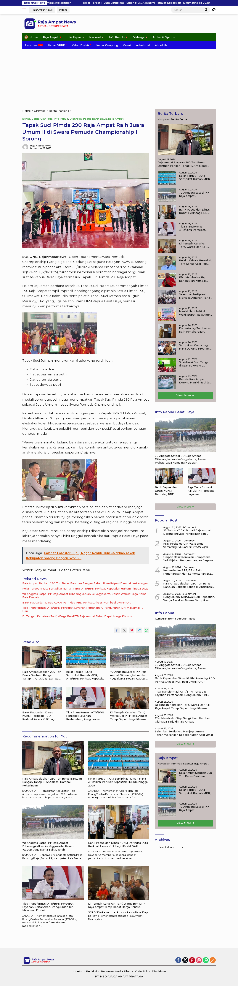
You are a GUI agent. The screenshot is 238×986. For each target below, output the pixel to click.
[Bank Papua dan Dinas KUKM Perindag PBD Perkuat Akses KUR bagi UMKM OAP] (42, 698)
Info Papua (74, 37)
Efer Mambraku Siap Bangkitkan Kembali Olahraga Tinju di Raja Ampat (193, 279)
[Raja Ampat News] (50, 23)
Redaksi (91, 971)
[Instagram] (199, 960)
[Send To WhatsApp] (146, 630)
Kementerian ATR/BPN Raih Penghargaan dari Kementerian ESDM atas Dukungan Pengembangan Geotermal (189, 572)
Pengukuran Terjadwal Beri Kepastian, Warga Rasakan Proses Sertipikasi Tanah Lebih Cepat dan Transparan (189, 598)
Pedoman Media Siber (116, 971)
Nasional (95, 37)
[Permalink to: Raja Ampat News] (25, 146)
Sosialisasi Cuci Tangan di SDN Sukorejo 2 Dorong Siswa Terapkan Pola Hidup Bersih (195, 364)
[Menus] (24, 10)
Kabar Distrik (80, 45)
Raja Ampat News (40, 145)
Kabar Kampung (107, 45)
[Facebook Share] (117, 630)
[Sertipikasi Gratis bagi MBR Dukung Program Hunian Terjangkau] (167, 348)
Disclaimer (159, 971)
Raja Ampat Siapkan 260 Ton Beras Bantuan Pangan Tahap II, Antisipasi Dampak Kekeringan (85, 583)
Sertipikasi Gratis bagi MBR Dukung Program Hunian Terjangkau (194, 347)
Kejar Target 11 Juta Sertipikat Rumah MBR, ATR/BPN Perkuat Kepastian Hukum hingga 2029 (102, 2)
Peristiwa (31, 45)
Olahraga (138, 37)
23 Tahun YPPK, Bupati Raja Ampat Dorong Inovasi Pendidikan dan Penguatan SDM (187, 532)
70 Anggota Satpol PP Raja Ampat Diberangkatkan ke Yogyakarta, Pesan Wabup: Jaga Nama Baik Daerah (84, 595)
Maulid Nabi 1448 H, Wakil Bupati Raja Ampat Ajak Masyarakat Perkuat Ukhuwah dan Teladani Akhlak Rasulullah (195, 313)
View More (184, 395)
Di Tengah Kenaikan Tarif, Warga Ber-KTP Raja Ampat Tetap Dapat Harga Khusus (77, 616)
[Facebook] (178, 960)
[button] (206, 10)
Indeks (63, 9)
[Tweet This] (124, 630)
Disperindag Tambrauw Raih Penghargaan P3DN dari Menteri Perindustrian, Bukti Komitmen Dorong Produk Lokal (195, 330)
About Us (161, 45)
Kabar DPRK (56, 45)
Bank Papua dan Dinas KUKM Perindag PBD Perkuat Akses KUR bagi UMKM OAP (77, 602)
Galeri (127, 45)
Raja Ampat (50, 37)
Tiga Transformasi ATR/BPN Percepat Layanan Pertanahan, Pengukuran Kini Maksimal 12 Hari (82, 609)
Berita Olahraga (42, 118)
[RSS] (213, 960)
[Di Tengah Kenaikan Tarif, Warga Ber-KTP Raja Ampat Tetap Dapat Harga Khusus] (129, 698)
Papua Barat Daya (95, 118)
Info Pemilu (117, 37)
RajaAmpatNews (42, 9)
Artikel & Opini (162, 37)
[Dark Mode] (214, 10)
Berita (26, 118)
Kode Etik (141, 971)
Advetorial (143, 45)
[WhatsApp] (206, 960)
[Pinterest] (192, 960)
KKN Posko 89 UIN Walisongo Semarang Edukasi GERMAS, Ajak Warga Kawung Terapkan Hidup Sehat (188, 545)
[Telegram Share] (139, 630)
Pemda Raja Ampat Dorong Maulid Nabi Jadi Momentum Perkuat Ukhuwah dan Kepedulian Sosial (195, 380)
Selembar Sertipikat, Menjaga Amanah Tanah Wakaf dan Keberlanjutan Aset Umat (195, 296)
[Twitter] (185, 960)
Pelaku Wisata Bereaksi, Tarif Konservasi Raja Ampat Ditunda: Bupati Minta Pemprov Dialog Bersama (195, 262)
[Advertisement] (119, 77)
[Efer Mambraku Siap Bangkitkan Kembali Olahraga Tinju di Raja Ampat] (167, 280)
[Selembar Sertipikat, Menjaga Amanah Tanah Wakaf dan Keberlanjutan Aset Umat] (167, 297)
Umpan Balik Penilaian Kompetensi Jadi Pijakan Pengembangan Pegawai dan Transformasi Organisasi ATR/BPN (189, 558)
